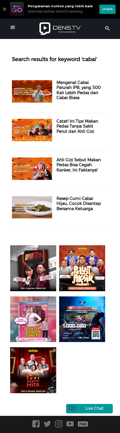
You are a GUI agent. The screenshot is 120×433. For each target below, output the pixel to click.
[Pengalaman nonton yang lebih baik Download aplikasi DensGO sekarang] (53, 16)
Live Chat (94, 408)
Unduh (107, 9)
